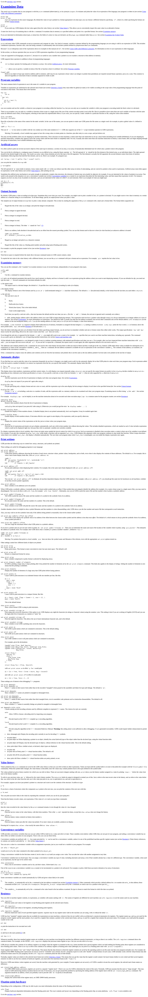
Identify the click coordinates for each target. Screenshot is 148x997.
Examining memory (109, 31)
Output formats (14, 21)
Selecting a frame (56, 88)
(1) (42, 225)
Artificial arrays (57, 64)
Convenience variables (59, 176)
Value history (64, 28)
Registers (43, 248)
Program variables (74, 69)
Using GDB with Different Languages (82, 49)
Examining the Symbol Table (114, 35)
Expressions (7, 39)
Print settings (8, 439)
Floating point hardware (13, 981)
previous (10, 2)
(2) (21, 933)
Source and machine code (63, 337)
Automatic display (10, 357)
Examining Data (12, 6)
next (14, 2)
